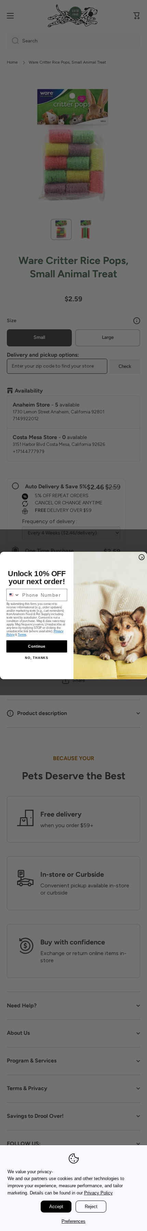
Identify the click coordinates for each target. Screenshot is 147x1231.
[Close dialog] (142, 557)
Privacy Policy (98, 1192)
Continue (36, 646)
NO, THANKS (36, 658)
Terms (22, 635)
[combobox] (12, 595)
